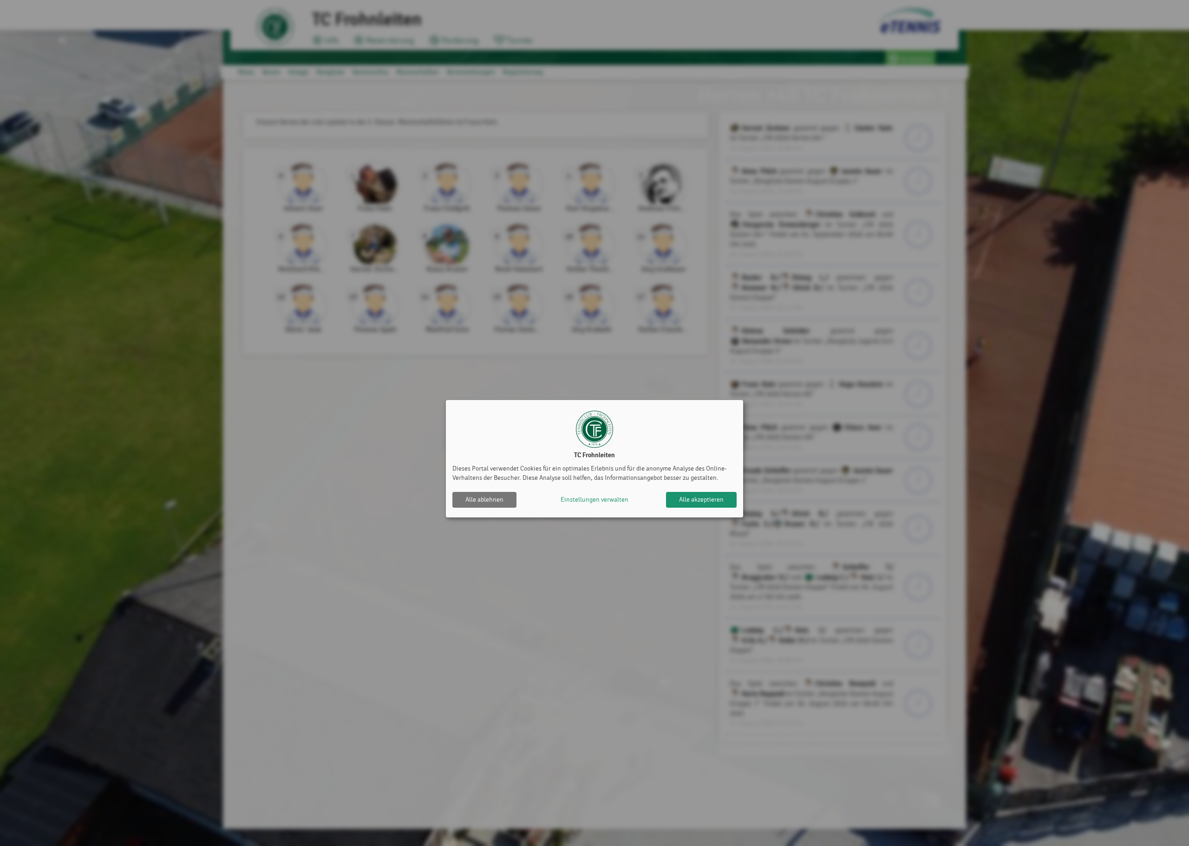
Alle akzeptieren (701, 499)
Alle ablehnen (484, 499)
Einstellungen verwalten (594, 499)
